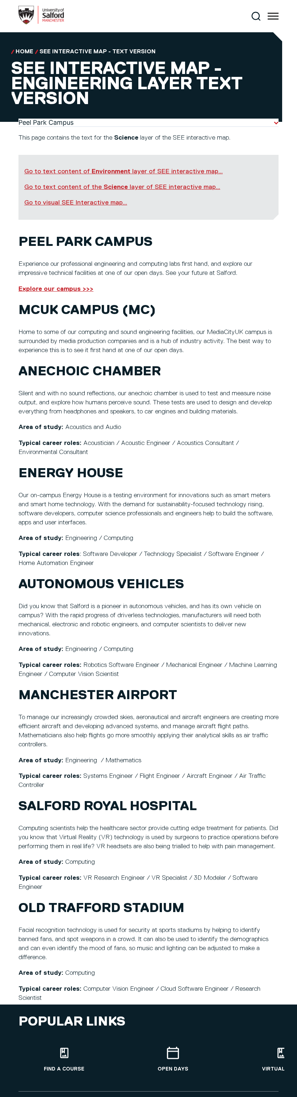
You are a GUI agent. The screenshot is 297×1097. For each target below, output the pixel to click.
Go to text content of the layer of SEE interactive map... (122, 187)
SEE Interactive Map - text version (97, 52)
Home (24, 52)
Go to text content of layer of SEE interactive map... (123, 171)
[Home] (41, 23)
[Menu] (273, 16)
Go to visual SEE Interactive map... (75, 202)
